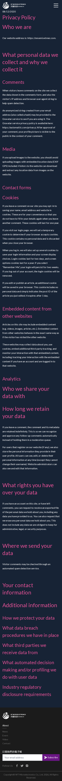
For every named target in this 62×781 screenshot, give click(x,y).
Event (5, 735)
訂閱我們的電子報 (12, 751)
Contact (6, 743)
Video (5, 739)
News (5, 732)
